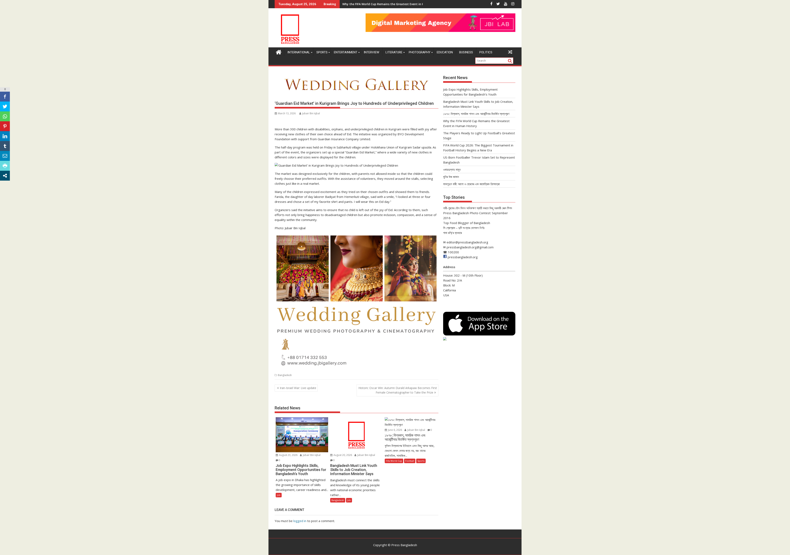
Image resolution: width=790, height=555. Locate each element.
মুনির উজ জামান (451, 177)
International (298, 52)
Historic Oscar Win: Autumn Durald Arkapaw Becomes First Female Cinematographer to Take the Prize (397, 390)
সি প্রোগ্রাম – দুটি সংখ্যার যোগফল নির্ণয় (463, 228)
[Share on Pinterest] (5, 126)
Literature (394, 52)
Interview (371, 52)
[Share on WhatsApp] (5, 116)
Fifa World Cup (394, 460)
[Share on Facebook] (5, 97)
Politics (485, 52)
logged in (299, 521)
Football (409, 460)
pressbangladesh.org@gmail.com (470, 247)
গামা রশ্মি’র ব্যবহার (452, 233)
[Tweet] (5, 106)
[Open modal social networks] (5, 176)
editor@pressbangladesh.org (467, 242)
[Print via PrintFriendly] (5, 166)
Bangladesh (285, 375)
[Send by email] (5, 156)
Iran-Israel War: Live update (298, 388)
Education (445, 52)
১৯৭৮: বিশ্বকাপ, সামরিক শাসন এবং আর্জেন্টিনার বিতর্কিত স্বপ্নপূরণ (476, 114)
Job (278, 495)
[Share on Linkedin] (5, 136)
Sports (322, 52)
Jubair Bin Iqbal (311, 113)
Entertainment (345, 52)
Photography (419, 52)
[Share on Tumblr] (5, 146)
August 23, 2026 (287, 455)
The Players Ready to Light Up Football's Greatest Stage (382, 4)
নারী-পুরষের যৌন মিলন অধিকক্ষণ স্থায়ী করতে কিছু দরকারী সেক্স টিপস (477, 208)
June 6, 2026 (394, 430)
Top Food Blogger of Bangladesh (466, 223)
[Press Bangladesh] (278, 51)
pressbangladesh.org (463, 257)
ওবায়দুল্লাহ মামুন (452, 169)
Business (466, 52)
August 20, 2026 (342, 455)
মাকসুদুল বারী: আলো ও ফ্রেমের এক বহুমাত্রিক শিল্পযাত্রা (471, 184)
